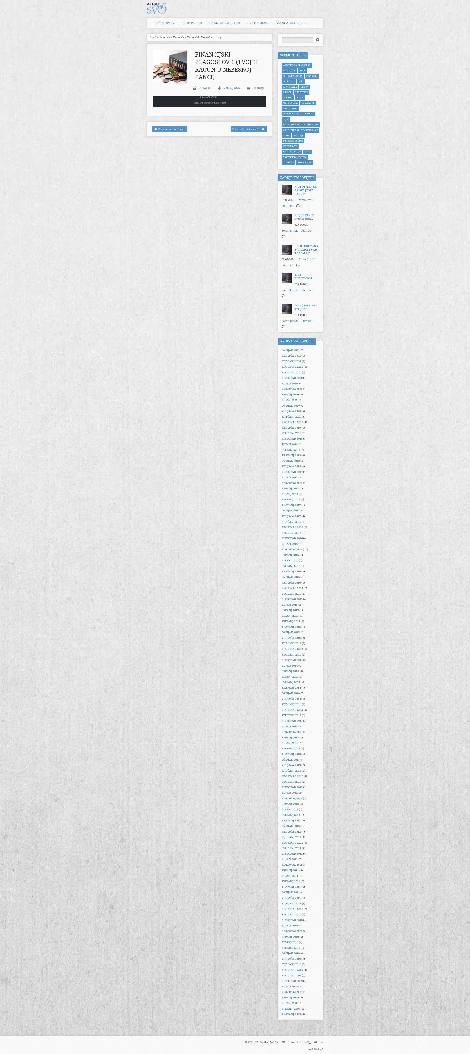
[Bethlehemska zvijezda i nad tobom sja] (287, 252)
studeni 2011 (291, 848)
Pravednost (290, 108)
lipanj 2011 (290, 875)
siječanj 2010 (291, 964)
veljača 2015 (291, 637)
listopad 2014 (292, 660)
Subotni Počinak (293, 141)
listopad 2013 (292, 720)
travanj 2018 (291, 455)
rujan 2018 (290, 444)
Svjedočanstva (291, 152)
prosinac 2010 (292, 909)
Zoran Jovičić (232, 87)
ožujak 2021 (291, 350)
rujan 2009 (290, 986)
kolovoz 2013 (292, 732)
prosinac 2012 (292, 776)
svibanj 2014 (291, 682)
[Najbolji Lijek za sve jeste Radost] (287, 193)
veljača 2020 (291, 411)
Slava (286, 135)
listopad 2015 (292, 599)
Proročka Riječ (292, 114)
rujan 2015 (290, 604)
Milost (287, 92)
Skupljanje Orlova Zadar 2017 (300, 130)
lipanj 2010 (290, 942)
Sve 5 (153, 37)
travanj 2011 (291, 886)
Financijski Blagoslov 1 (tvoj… (205, 37)
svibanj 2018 (291, 449)
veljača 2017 (291, 516)
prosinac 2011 (292, 842)
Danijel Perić (290, 290)
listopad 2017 (292, 471)
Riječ (286, 119)
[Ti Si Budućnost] (287, 281)
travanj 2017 (291, 505)
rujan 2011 (290, 859)
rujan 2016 (290, 543)
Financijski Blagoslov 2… (246, 129)
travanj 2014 (291, 687)
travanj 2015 (291, 626)
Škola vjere (304, 162)
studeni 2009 (291, 975)
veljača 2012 (291, 831)
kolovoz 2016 (292, 549)
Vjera (307, 152)
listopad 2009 (292, 981)
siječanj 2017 (291, 521)
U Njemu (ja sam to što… (171, 129)
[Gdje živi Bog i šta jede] (287, 312)
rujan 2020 (290, 383)
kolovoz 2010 (292, 931)
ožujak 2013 (291, 759)
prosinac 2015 (292, 588)
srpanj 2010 (290, 936)
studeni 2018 (291, 433)
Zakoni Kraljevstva (294, 157)
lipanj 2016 (290, 560)
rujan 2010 (290, 925)
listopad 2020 (292, 377)
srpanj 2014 (290, 671)
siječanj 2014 (291, 704)
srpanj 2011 (290, 870)
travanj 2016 (291, 571)
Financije (178, 37)
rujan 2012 (290, 792)
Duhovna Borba (292, 76)
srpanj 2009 (290, 997)
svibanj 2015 (291, 621)
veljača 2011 (291, 897)
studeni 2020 (291, 372)
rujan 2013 (290, 726)
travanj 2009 (291, 1014)
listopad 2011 (292, 853)
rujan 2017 (290, 477)
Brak (302, 70)
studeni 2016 (291, 532)
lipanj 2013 (290, 743)
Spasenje (298, 135)
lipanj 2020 (290, 399)
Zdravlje (288, 162)
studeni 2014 (291, 654)
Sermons (164, 37)
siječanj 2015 (291, 643)
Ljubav (304, 87)
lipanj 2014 (290, 676)
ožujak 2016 (291, 577)
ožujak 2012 (291, 825)
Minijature (301, 92)
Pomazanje (308, 103)
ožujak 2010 (291, 953)
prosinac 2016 (292, 527)
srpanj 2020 (290, 394)
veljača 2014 (291, 698)
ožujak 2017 (291, 510)
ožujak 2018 (291, 460)
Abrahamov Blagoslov (296, 65)
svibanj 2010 (291, 947)
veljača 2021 (291, 355)
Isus (301, 81)
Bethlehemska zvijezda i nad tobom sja (306, 250)
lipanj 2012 (290, 809)
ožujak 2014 (291, 693)
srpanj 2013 (290, 737)
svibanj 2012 (291, 814)
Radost (309, 114)
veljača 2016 (291, 582)
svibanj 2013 (291, 748)
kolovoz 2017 (292, 483)
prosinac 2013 (292, 709)
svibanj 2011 (291, 881)
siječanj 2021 (291, 361)
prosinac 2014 (292, 648)
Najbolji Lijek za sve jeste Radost (305, 190)
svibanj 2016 (291, 566)
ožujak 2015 (291, 632)
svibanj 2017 (291, 499)
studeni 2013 (291, 715)
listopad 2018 (292, 438)
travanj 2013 (291, 754)
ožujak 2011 (291, 892)
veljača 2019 (291, 427)
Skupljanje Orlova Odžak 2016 (300, 124)
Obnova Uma (290, 103)
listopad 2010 (292, 920)
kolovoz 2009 (292, 992)
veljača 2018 (291, 466)
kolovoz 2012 (292, 798)
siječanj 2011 (291, 903)
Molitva (288, 98)
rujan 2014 (290, 665)
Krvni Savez (290, 87)
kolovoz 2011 (292, 864)
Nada (300, 98)
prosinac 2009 (292, 969)
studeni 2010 (291, 914)
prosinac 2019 (292, 422)
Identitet (288, 81)
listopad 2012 (292, 787)
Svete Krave (290, 146)
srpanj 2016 (290, 555)
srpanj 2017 (290, 488)
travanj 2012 (291, 820)
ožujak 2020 (291, 405)
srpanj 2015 (290, 610)
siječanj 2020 (291, 416)
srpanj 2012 (290, 803)
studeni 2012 (291, 781)
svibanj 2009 (291, 1008)
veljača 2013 (291, 765)
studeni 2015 (291, 593)
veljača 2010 (291, 958)
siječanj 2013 (291, 770)
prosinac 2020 (292, 366)
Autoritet (289, 70)
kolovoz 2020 (292, 388)
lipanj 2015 (290, 615)
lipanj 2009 (290, 1003)
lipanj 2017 (290, 494)
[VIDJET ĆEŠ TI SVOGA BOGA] (287, 222)
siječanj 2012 (291, 837)
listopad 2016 (292, 538)
